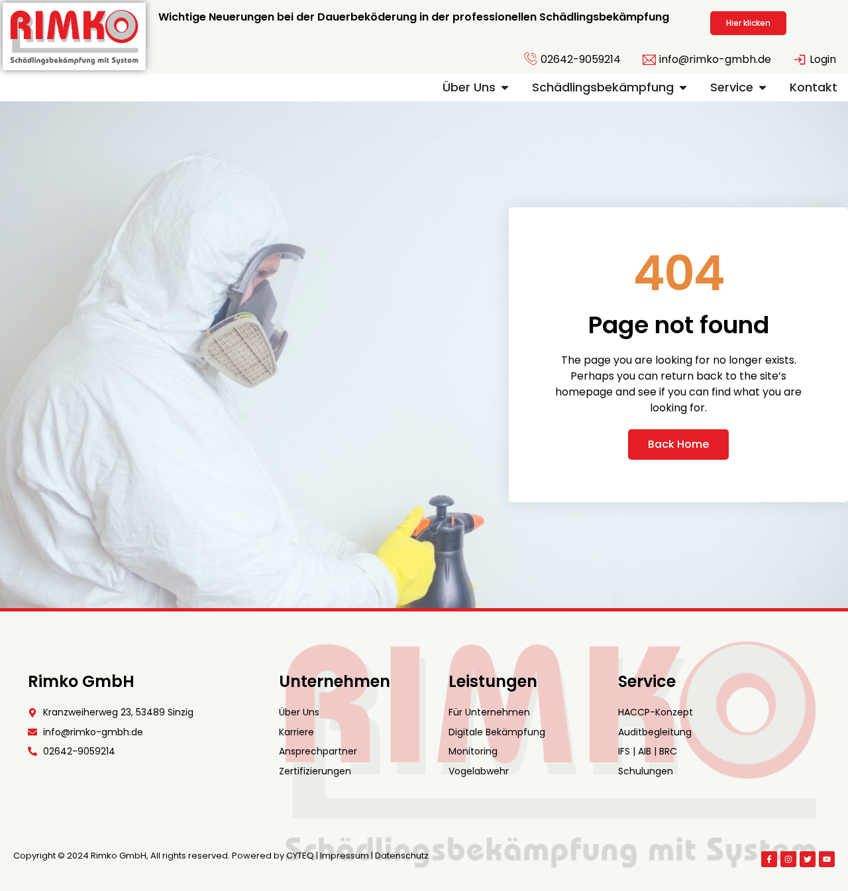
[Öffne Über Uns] (505, 87)
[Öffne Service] (762, 87)
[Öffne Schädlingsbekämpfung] (683, 87)
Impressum (344, 855)
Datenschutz (402, 855)
